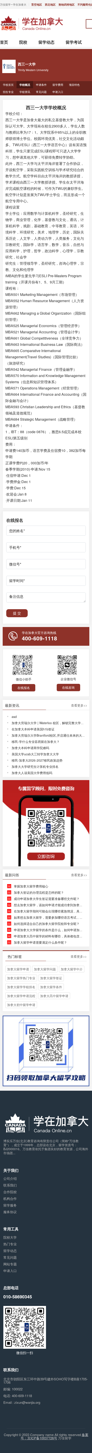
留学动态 (10, 1250)
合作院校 (10, 1191)
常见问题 (41, 92)
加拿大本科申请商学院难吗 (30, 748)
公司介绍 (10, 1178)
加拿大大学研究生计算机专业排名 (35, 766)
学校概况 (24, 85)
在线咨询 (68, 687)
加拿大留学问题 (45, 969)
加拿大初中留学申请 (21, 1004)
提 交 (17, 613)
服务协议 (10, 1211)
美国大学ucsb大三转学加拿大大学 (35, 754)
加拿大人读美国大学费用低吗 (32, 773)
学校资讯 (24, 92)
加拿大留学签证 (51, 978)
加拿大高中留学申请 (54, 996)
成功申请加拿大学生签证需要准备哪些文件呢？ (46, 898)
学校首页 (8, 84)
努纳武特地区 (67, 4)
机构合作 (10, 1198)
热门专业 (10, 1244)
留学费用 (57, 84)
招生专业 (8, 92)
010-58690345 (17, 1296)
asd (14, 716)
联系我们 (10, 1185)
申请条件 (41, 84)
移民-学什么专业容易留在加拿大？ (36, 741)
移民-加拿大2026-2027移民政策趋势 (37, 760)
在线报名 (23, 687)
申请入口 (57, 92)
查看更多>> (79, 705)
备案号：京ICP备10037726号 (54, 1436)
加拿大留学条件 (51, 987)
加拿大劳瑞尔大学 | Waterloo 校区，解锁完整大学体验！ (51, 723)
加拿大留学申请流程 (21, 996)
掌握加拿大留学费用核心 (31, 886)
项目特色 (74, 84)
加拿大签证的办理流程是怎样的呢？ (39, 892)
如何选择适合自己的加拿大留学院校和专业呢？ (46, 923)
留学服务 (10, 1205)
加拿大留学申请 (18, 969)
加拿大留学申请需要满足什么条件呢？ (40, 942)
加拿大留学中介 (72, 969)
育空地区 (36, 4)
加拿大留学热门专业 (21, 978)
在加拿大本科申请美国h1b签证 (33, 729)
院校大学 (10, 1237)
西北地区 (50, 4)
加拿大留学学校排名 (21, 987)
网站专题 (10, 1264)
